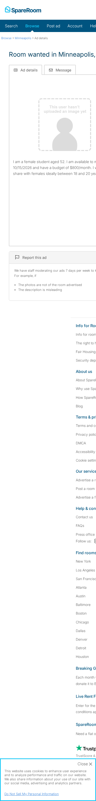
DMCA (81, 443)
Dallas (80, 631)
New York (83, 561)
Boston (81, 613)
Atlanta (81, 587)
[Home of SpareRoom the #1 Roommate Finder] (23, 10)
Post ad (53, 25)
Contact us (84, 517)
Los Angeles (85, 570)
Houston (82, 656)
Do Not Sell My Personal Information (31, 794)
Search (11, 25)
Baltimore (83, 604)
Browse (32, 25)
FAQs (80, 525)
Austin (80, 596)
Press (85, 534)
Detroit (81, 648)
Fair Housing (86, 352)
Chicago (82, 622)
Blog (79, 406)
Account (74, 25)
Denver (81, 639)
